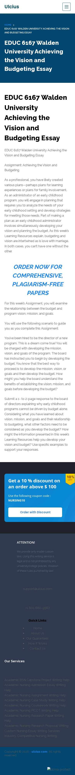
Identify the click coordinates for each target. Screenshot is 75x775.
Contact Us (38, 648)
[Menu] (66, 7)
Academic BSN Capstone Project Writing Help (36, 680)
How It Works (37, 643)
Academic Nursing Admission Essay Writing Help (35, 687)
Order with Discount (35, 512)
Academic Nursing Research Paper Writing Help (34, 718)
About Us (37, 633)
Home (37, 628)
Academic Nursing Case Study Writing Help (35, 700)
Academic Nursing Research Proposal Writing (36, 726)
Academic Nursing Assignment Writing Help (35, 695)
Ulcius (11, 6)
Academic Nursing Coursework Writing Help (35, 705)
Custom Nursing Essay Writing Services (32, 731)
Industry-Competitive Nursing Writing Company (30, 738)
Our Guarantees (37, 638)
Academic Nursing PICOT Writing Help (31, 710)
